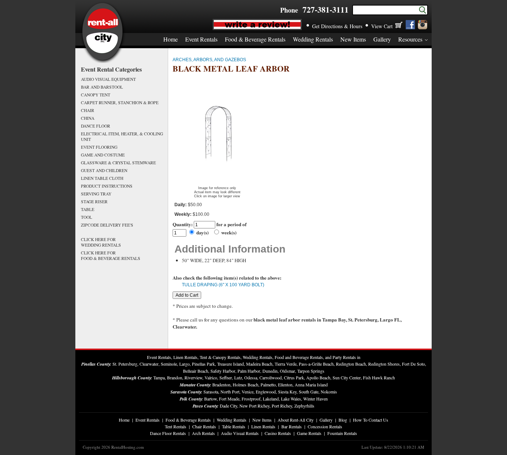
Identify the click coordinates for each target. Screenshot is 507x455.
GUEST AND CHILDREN (104, 170)
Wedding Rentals (313, 39)
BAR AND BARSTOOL (102, 87)
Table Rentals (233, 426)
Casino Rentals (278, 433)
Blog (342, 420)
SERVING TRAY (96, 194)
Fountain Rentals (342, 433)
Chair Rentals (204, 426)
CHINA (87, 118)
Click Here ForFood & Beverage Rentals (110, 255)
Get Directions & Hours (337, 26)
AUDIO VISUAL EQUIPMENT (108, 79)
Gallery (382, 39)
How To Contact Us (370, 420)
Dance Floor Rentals (168, 433)
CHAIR (87, 110)
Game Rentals (309, 433)
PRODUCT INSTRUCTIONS (107, 186)
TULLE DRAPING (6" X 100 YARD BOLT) (223, 284)
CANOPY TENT (95, 95)
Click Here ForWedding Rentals (101, 242)
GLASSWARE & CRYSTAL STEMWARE (118, 162)
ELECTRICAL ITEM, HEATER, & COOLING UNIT (122, 136)
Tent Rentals (175, 426)
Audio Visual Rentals (240, 433)
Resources (410, 39)
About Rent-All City (296, 420)
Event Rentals (201, 39)
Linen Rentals (263, 426)
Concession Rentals (325, 426)
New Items (353, 39)
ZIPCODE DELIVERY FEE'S (107, 225)
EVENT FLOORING (99, 147)
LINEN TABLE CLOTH (102, 178)
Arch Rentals (203, 433)
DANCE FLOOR (95, 126)
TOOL (86, 217)
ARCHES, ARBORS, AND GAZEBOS (209, 59)
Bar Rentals (291, 426)
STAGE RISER (94, 201)
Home (170, 39)
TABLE (87, 209)
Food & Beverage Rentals (255, 39)
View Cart (382, 26)
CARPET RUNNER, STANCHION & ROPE (119, 102)
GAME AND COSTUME (103, 155)
